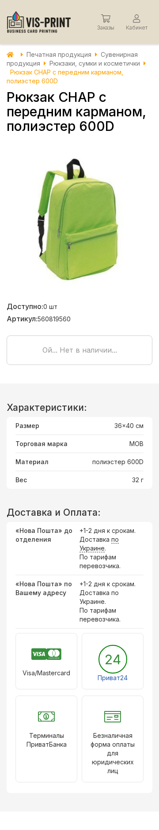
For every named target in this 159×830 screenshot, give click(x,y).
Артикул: (22, 318)
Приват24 (113, 677)
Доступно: (25, 306)
